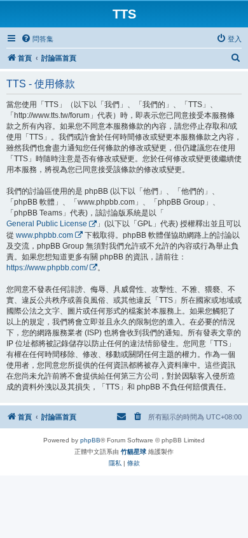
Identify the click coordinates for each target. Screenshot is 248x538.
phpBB (90, 440)
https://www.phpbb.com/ (47, 267)
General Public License (46, 223)
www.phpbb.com (44, 235)
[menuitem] (37, 39)
